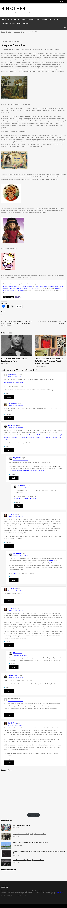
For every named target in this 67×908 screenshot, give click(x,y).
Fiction (16, 19)
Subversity (57, 19)
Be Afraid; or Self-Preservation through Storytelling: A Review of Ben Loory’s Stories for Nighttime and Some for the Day (16, 323)
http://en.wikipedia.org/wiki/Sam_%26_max (25, 498)
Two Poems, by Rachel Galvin (21, 825)
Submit (19, 23)
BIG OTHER (13, 8)
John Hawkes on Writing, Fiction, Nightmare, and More (28, 860)
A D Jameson (12, 425)
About (10, 19)
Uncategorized (17, 41)
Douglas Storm (13, 374)
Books (38, 19)
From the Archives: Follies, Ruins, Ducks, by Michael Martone (30, 842)
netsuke (51, 560)
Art (50, 19)
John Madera (59, 893)
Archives (5, 23)
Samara (15, 573)
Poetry (23, 19)
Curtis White (12, 514)
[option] (17, 350)
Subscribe (26, 23)
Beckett (6, 439)
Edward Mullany (13, 675)
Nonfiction (30, 19)
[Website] (16, 297)
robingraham (12, 403)
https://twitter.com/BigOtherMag (62, 1)
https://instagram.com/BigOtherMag (65, 1)
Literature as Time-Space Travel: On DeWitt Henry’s (49, 361)
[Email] (19, 297)
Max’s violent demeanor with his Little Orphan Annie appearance (27, 471)
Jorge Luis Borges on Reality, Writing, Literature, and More (29, 834)
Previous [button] (3, 352)
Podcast (44, 19)
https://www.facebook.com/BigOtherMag (60, 1)
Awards (12, 23)
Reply (9, 397)
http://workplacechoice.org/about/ (13, 382)
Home (4, 19)
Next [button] (64, 352)
